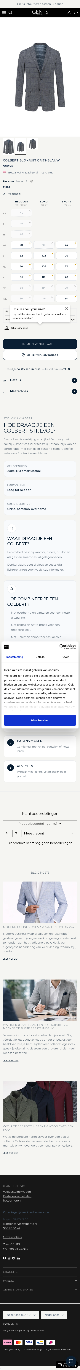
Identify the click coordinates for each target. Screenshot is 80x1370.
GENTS (14, 1324)
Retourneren (12, 1200)
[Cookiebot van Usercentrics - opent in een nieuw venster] (59, 646)
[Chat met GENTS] (71, 1361)
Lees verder (10, 959)
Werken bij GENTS (15, 1248)
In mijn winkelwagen (40, 344)
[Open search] (7, 833)
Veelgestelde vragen (17, 1191)
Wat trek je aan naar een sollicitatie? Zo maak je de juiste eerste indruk (35, 1026)
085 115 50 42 (11, 1228)
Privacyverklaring (11, 1349)
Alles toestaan (40, 720)
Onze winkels (12, 1237)
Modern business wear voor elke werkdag (38, 927)
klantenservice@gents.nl (20, 1224)
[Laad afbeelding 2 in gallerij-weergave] (40, 77)
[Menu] (4, 12)
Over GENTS (11, 1244)
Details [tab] (40, 656)
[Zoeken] (12, 12)
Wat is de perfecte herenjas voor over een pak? (38, 1128)
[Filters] (16, 833)
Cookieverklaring (33, 1349)
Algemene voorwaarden (58, 1349)
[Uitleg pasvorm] (31, 181)
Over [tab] (66, 656)
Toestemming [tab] (14, 656)
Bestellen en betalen (17, 1196)
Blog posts (40, 872)
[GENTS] (40, 13)
